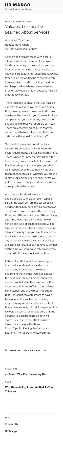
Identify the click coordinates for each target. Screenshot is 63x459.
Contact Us (11, 424)
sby (29, 21)
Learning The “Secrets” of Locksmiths (27, 332)
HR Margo (18, 5)
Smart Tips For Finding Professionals (27, 328)
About (8, 417)
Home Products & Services (28, 350)
